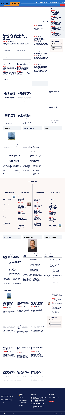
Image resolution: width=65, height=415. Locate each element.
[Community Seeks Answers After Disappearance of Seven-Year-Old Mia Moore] (26, 260)
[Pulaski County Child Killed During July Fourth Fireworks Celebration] (37, 341)
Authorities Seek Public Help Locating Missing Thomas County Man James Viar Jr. (37, 166)
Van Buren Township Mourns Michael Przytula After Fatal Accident (21, 51)
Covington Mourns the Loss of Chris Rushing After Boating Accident (41, 67)
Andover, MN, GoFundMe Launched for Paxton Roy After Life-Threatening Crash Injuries (7, 166)
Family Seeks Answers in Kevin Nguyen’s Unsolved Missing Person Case (9, 68)
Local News (5, 41)
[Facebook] (61, 2)
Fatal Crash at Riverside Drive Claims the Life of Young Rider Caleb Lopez (9, 93)
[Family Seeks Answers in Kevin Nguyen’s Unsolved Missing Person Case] (26, 156)
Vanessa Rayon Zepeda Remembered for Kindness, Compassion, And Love (39, 39)
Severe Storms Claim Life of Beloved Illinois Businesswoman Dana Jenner (41, 48)
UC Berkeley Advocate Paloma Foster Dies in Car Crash (7, 57)
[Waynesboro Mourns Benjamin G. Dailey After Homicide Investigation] (60, 213)
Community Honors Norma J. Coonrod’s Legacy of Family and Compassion (41, 23)
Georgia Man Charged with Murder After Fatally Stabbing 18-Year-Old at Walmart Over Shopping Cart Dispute (9, 74)
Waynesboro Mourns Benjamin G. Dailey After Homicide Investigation (53, 214)
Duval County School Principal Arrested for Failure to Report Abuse (15, 262)
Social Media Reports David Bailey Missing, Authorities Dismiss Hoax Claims (35, 151)
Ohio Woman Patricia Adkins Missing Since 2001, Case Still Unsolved (48, 276)
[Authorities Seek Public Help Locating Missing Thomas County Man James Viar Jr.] (26, 270)
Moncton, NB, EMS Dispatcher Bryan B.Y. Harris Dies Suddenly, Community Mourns (16, 171)
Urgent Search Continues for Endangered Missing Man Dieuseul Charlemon (35, 161)
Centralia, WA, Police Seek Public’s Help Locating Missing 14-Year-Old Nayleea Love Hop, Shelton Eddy (31, 146)
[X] (63, 2)
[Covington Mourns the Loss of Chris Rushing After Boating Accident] (37, 365)
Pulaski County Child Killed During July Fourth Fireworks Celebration (40, 54)
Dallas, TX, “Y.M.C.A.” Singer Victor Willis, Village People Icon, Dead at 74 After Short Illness (7, 172)
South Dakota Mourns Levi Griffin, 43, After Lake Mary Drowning (48, 281)
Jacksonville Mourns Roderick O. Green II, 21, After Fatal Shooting (7, 51)
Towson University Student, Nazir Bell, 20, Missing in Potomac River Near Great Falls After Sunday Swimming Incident (37, 172)
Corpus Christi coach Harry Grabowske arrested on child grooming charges (51, 255)
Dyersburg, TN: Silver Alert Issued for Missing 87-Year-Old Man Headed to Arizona (41, 28)
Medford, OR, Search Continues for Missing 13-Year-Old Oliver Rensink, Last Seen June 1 (27, 171)
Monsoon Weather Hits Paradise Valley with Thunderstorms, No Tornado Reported (55, 13)
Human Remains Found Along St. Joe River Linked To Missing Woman (41, 44)
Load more (23, 383)
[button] (38, 2)
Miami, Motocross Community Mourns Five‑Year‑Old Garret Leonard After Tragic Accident (23, 68)
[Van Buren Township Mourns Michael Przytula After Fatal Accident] (29, 51)
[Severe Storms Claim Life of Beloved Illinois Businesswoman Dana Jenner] (6, 274)
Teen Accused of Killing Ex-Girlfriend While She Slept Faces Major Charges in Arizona (22, 227)
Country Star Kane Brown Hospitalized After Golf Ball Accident (17, 166)
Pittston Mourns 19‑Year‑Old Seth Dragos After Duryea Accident (40, 71)
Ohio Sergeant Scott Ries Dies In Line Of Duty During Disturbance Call (41, 58)
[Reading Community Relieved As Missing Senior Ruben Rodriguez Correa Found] (55, 85)
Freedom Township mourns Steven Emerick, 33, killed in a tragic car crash (38, 205)
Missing (4, 66)
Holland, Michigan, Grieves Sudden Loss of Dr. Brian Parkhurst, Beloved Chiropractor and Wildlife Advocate (55, 106)
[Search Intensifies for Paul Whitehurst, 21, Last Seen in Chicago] (15, 20)
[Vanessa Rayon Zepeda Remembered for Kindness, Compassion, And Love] (37, 318)
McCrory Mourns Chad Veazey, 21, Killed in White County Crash (40, 62)
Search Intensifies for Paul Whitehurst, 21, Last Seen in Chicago (15, 37)
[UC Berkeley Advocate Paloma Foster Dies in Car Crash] (14, 56)
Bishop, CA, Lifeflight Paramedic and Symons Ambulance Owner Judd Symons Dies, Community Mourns (55, 270)
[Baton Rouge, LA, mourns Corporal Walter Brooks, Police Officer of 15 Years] (29, 213)
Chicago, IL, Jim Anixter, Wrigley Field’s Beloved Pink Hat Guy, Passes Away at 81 (24, 115)
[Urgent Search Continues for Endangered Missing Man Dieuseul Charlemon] (26, 161)
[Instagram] (62, 2)
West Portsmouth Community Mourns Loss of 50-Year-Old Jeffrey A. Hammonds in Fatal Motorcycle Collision (54, 121)
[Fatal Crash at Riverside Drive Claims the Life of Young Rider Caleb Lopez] (9, 86)
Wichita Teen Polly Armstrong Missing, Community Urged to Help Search (27, 166)
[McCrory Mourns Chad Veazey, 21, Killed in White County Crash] (23, 365)
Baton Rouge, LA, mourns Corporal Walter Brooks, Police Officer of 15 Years (22, 214)
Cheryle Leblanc (11, 41)
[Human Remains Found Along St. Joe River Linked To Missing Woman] (24, 86)
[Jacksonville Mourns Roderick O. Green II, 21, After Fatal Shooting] (14, 51)
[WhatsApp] (63, 413)
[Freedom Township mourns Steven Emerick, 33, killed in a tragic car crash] (45, 204)
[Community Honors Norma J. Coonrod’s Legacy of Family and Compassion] (41, 15)
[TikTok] (57, 413)
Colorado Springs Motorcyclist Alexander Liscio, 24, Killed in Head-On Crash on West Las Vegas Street (56, 265)
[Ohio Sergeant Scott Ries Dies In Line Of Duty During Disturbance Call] (9, 365)
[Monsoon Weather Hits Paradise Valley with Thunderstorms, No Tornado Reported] (12, 136)
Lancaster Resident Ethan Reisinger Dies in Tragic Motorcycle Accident (37, 225)
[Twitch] (59, 413)
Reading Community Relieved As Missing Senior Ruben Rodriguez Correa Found (40, 34)
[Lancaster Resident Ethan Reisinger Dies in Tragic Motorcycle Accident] (45, 224)
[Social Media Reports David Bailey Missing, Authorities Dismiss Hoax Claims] (26, 151)
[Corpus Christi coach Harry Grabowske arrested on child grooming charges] (53, 245)
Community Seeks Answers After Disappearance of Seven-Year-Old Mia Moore (36, 260)
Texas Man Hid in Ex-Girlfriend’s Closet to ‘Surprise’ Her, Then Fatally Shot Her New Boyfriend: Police (9, 63)
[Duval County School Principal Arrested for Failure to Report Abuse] (6, 262)
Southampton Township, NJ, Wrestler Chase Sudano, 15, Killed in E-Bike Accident (23, 73)
